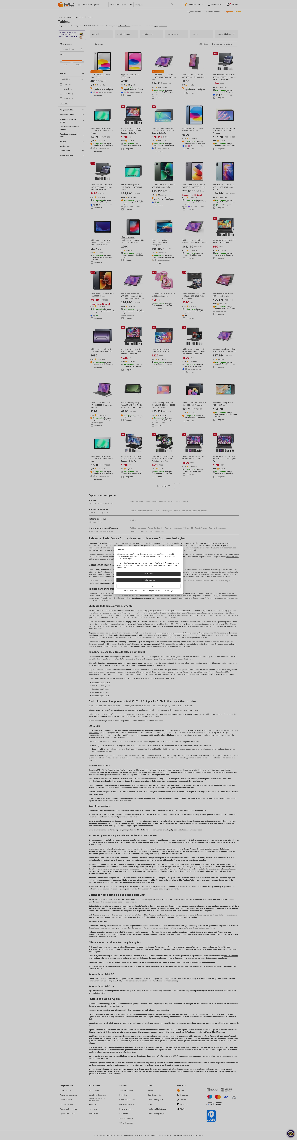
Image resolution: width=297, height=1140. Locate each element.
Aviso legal (169, 590)
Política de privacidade (151, 590)
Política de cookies (131, 590)
